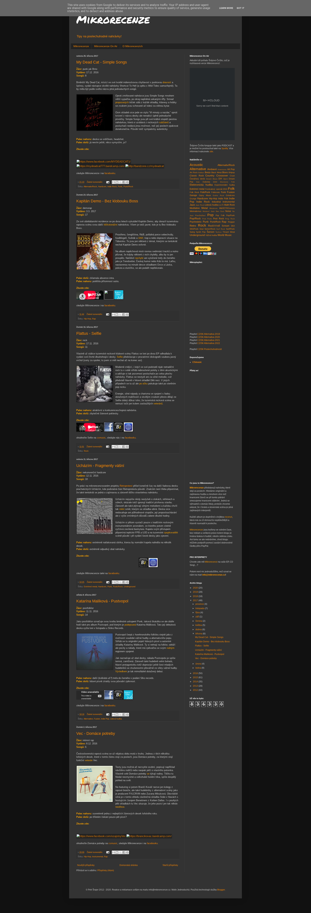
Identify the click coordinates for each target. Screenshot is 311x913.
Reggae (231, 222)
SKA (233, 226)
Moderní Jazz (209, 211)
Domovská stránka (129, 865)
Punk (120, 186)
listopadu (200, 608)
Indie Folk (223, 198)
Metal (204, 208)
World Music (225, 235)
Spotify (224, 148)
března (199, 633)
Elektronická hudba (201, 184)
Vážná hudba (211, 235)
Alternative (88, 719)
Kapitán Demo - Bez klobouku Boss (107, 201)
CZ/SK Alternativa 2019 (208, 334)
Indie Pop (105, 719)
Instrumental (97, 856)
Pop (210, 215)
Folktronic (215, 192)
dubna (198, 629)
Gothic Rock (218, 195)
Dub (198, 182)
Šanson (210, 232)
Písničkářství (200, 215)
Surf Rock (220, 229)
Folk (231, 188)
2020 (196, 588)
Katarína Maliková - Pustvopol (102, 601)
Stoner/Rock (209, 229)
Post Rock (218, 218)
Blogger (221, 889)
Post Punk (207, 219)
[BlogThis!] (117, 182)
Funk (223, 192)
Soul (201, 229)
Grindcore (230, 195)
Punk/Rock (128, 186)
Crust (232, 176)
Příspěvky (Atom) (105, 870)
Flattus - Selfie (88, 333)
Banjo (208, 172)
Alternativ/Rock (90, 186)
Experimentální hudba (225, 185)
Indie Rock (112, 186)
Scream (225, 226)
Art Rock (194, 172)
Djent (225, 179)
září (197, 616)
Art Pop (231, 169)
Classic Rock (197, 175)
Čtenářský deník (197, 179)
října (197, 612)
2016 (196, 673)
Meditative (195, 208)
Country (209, 175)
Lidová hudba (116, 719)
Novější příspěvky (85, 865)
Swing (192, 232)
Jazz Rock (200, 205)
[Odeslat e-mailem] (113, 182)
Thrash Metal (229, 232)
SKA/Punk (194, 229)
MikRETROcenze (227, 208)
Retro (193, 225)
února (198, 663)
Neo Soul (220, 211)
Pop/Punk (230, 215)
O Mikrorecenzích (133, 46)
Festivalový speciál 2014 (216, 189)
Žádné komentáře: (95, 182)
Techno (218, 232)
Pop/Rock (195, 218)
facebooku (109, 173)
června (199, 621)
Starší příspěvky (170, 865)
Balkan (201, 173)
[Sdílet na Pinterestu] (127, 182)
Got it (240, 8)
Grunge (193, 198)
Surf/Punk (230, 229)
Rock (86, 451)
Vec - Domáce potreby (95, 733)
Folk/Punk (205, 192)
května (198, 625)
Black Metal (216, 172)
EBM (215, 182)
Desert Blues (211, 179)
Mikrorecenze (113, 19)
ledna (198, 668)
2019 (196, 592)
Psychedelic (196, 222)
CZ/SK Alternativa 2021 (208, 340)
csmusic (101, 437)
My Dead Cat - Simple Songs (101, 62)
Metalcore (213, 208)
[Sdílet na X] (120, 182)
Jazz (192, 204)
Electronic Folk (227, 182)
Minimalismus (195, 211)
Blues (225, 172)
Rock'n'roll (214, 225)
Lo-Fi (221, 205)
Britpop (232, 172)
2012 (196, 690)
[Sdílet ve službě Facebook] (124, 182)
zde (211, 151)
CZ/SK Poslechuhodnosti (209, 349)
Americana (222, 169)
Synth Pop (201, 232)
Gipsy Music (205, 195)
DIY (220, 178)
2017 (196, 600)
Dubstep (206, 182)
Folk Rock (194, 192)
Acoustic (196, 165)
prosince (199, 604)
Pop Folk (220, 215)
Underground (129, 586)
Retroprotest (126, 485)
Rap (94, 319)
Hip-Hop (87, 319)
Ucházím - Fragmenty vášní (100, 465)
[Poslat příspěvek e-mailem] (107, 182)
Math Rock (229, 205)
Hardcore (102, 186)
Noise (228, 211)
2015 (196, 677)
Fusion (97, 719)
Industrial (216, 202)
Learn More (226, 8)
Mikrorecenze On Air (105, 46)
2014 (196, 681)
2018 (196, 596)
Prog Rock (230, 219)
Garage (193, 195)
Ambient (212, 169)
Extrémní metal (90, 586)
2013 (196, 686)
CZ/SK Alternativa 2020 (208, 337)
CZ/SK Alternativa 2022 (208, 343)
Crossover (222, 175)
